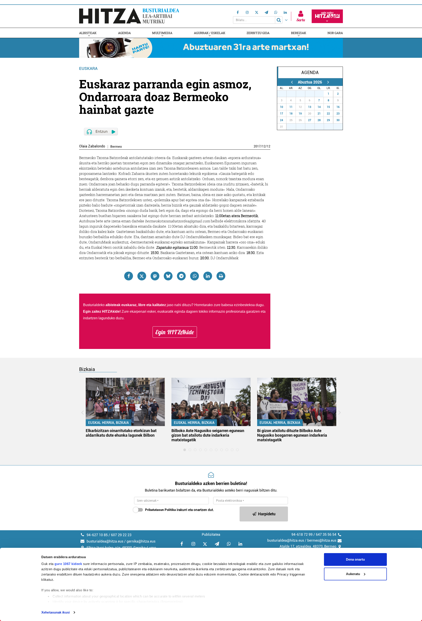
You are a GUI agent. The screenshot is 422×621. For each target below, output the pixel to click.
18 (291, 113)
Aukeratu (353, 574)
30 (312, 93)
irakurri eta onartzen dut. (179, 510)
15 (328, 107)
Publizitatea (211, 534)
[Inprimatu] (220, 276)
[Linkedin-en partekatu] (207, 276)
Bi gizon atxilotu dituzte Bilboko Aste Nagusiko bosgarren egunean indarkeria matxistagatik (292, 435)
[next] (328, 82)
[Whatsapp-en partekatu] (194, 276)
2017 (257, 146)
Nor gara (335, 33)
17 (281, 113)
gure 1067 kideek (68, 564)
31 (321, 93)
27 (284, 93)
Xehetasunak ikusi (55, 612)
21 (319, 113)
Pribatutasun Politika (160, 510)
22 (328, 113)
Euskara (88, 68)
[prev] (292, 82)
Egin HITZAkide (174, 332)
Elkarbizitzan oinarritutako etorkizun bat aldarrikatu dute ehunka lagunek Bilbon (121, 433)
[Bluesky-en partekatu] (168, 276)
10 (281, 107)
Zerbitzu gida (258, 33)
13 (309, 107)
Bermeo (116, 146)
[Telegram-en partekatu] (181, 276)
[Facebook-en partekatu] (128, 276)
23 (338, 113)
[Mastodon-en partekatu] (155, 276)
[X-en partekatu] (141, 276)
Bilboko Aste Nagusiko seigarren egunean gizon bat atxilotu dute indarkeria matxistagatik (207, 435)
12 (264, 146)
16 (338, 107)
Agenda (124, 33)
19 (300, 113)
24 (281, 120)
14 (319, 107)
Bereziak (298, 33)
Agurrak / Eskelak (209, 33)
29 (302, 93)
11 (291, 107)
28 (293, 93)
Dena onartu (355, 559)
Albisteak (87, 33)
